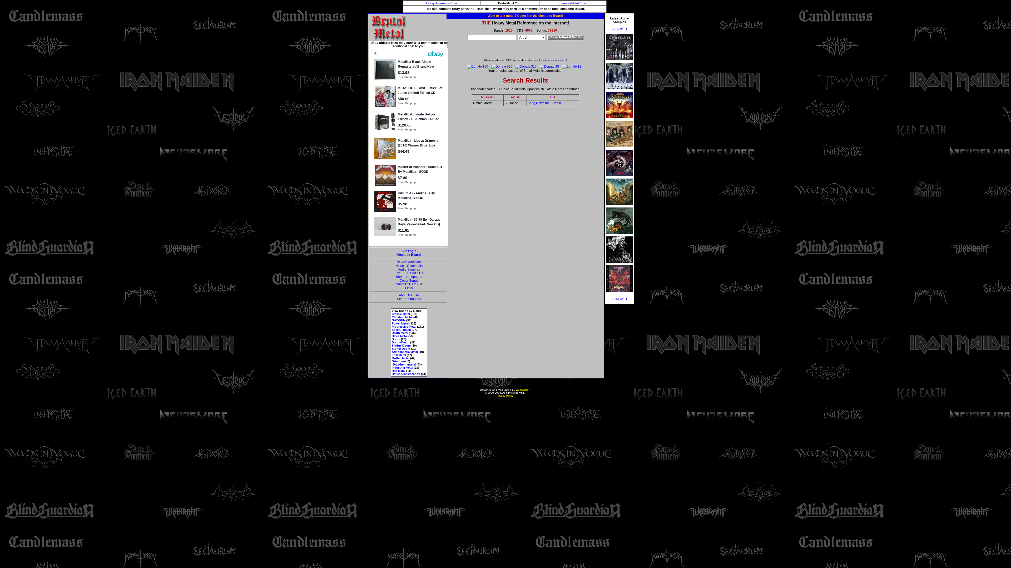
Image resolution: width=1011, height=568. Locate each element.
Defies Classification (406, 374)
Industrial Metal (402, 367)
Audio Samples (409, 269)
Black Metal (400, 336)
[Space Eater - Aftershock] (619, 206)
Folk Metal (399, 355)
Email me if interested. (552, 60)
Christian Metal (402, 317)
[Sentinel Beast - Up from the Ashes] (619, 235)
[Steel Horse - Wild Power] (619, 177)
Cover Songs (409, 280)
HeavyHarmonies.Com (441, 3)
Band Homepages (409, 277)
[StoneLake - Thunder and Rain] (619, 62)
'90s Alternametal (404, 364)
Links (409, 288)
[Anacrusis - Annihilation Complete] (619, 148)
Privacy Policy (505, 395)
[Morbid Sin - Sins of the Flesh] (619, 293)
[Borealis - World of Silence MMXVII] (619, 91)
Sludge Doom (401, 345)
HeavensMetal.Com (572, 3)
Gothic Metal (400, 358)
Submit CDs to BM (409, 284)
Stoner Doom (401, 348)
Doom (396, 339)
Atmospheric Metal (405, 351)
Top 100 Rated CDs (409, 273)
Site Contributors (409, 299)
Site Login (409, 251)
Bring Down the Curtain (544, 103)
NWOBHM (398, 320)
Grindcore (399, 361)
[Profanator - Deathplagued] (619, 264)
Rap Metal (398, 370)
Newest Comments (409, 266)
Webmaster (522, 389)
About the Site (409, 295)
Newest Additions (409, 262)
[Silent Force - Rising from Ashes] (619, 119)
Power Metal (400, 323)
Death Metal (400, 332)
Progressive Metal (404, 326)
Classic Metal (401, 314)
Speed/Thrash (401, 329)
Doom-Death (400, 342)
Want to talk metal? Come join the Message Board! (525, 16)
